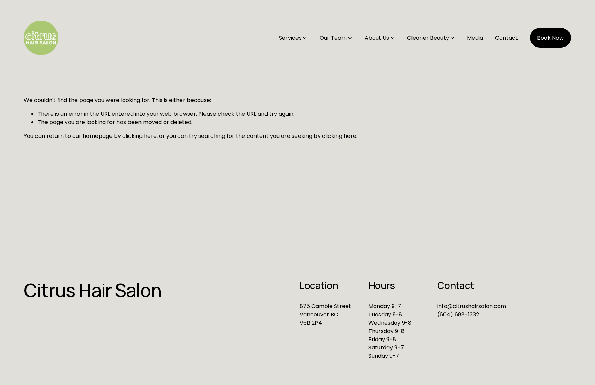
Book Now (550, 38)
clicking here (139, 136)
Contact (506, 38)
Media (475, 38)
